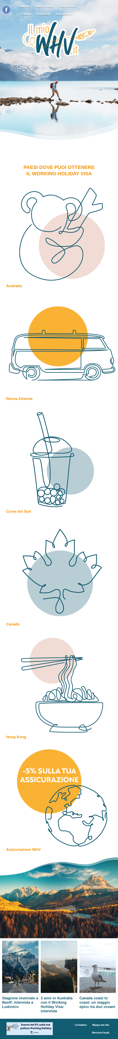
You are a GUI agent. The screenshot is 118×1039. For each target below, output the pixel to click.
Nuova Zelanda (44, 6)
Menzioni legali (100, 1032)
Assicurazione (64, 14)
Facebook (6, 10)
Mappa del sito (100, 1025)
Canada (26, 14)
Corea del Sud (66, 6)
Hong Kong (43, 14)
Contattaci (81, 1025)
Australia (24, 6)
